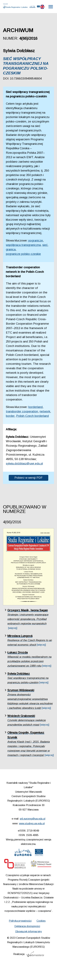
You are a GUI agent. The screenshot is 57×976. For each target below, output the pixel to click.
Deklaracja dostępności (27, 926)
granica (11, 249)
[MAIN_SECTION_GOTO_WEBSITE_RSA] (38, 7)
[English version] (42, 7)
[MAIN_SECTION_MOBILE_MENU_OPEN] (50, 6)
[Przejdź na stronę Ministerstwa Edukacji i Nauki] (41, 864)
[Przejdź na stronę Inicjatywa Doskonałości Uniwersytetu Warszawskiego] (15, 864)
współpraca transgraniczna (23, 245)
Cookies (41, 920)
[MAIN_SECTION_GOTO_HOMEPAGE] (16, 6)
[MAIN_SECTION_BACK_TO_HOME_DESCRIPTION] (50, 969)
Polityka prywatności (20, 920)
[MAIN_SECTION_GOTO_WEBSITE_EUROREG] (32, 7)
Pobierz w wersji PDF (28, 477)
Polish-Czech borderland (32, 416)
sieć (45, 245)
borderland (35, 407)
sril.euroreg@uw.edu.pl (32, 818)
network (45, 411)
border (10, 416)
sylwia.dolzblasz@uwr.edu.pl (24, 463)
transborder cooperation (22, 411)
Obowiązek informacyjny (28, 931)
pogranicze (35, 240)
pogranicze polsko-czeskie (23, 254)
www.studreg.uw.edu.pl (32, 823)
